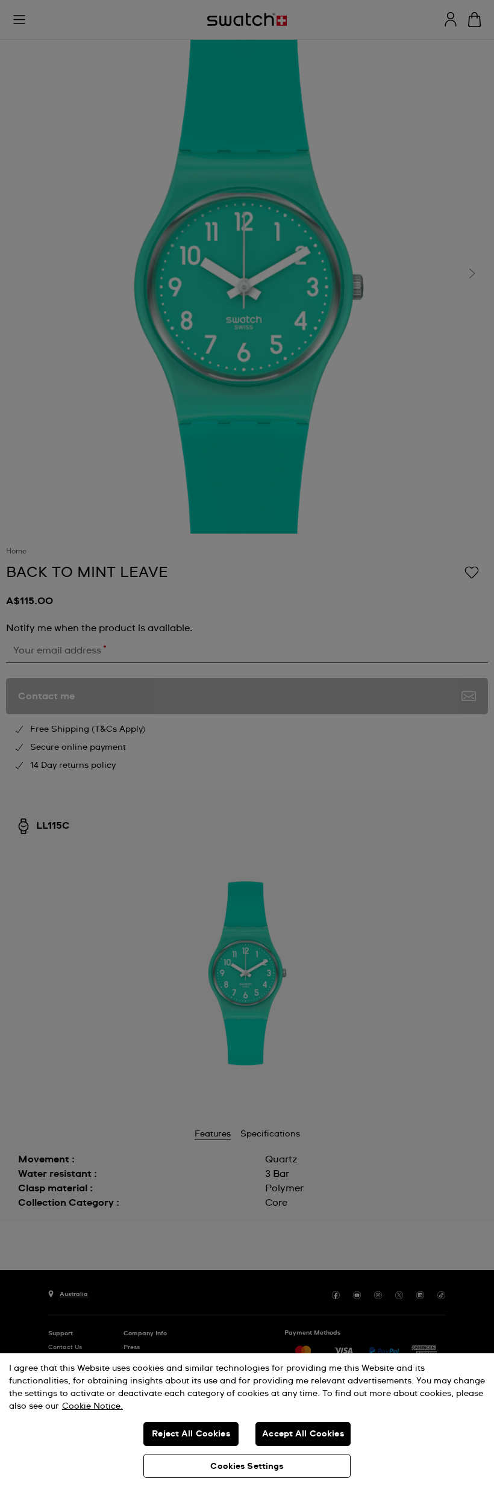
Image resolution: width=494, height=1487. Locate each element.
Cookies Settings (246, 1466)
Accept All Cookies (303, 1434)
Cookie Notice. (92, 1406)
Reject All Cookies (191, 1434)
